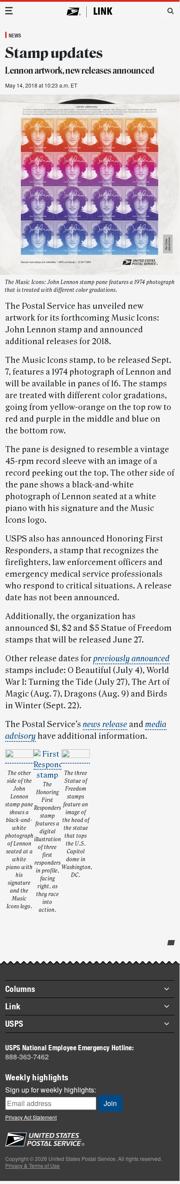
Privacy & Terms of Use (32, 1165)
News (15, 35)
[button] (167, 10)
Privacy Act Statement (31, 1117)
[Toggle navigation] (9, 10)
